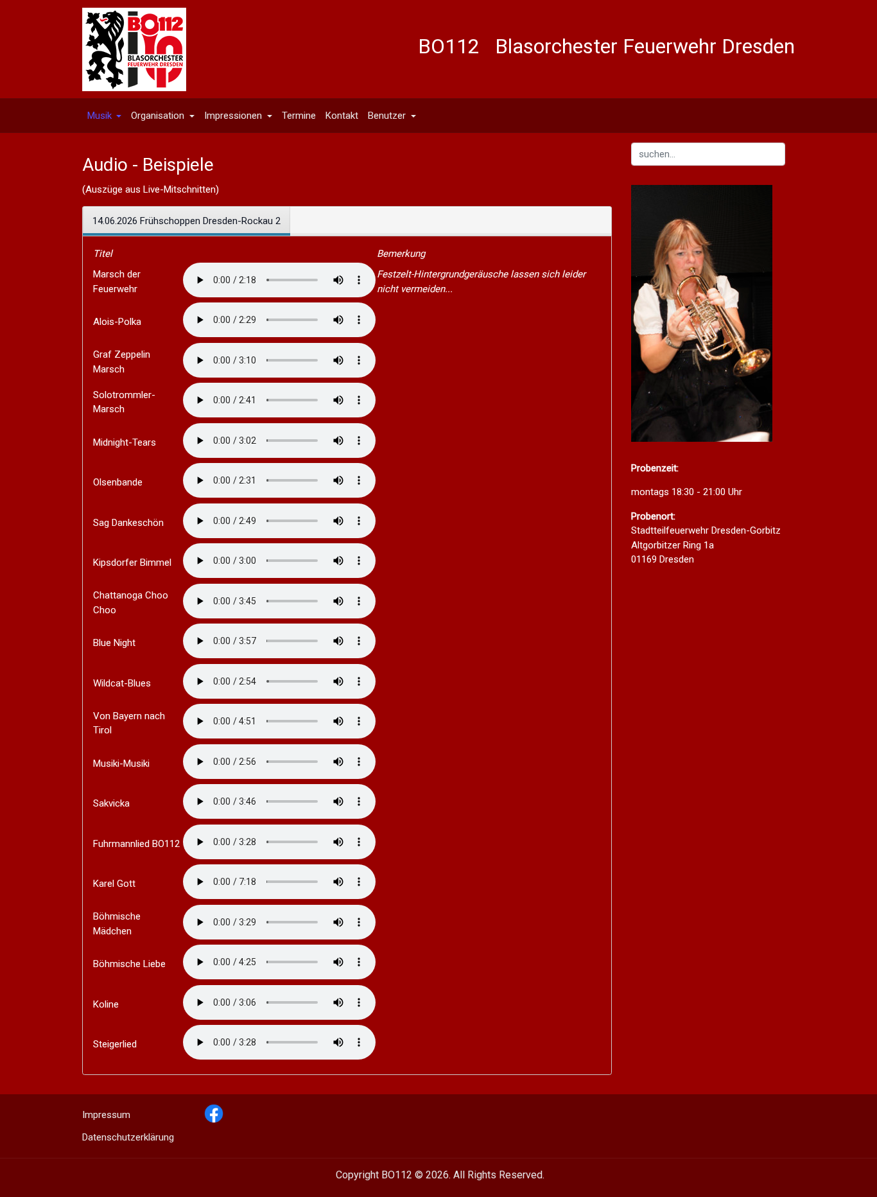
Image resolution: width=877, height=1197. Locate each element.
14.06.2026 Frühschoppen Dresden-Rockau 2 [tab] (186, 221)
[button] (104, 115)
